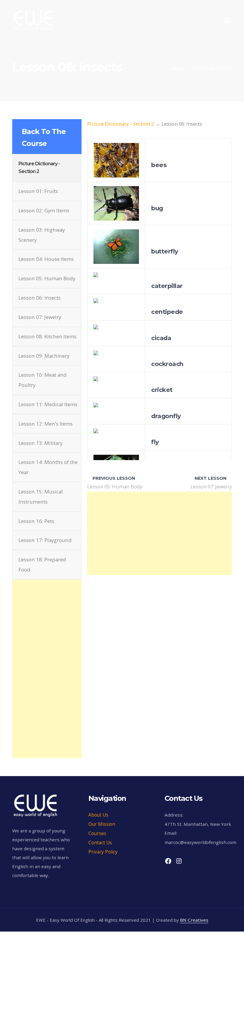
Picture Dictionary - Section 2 (120, 123)
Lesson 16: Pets (36, 521)
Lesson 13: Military (40, 443)
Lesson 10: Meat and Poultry (42, 379)
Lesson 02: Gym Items (43, 210)
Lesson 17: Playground (45, 540)
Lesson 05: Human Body (46, 278)
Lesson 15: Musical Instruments (40, 496)
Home (177, 68)
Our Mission (101, 824)
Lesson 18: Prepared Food (42, 564)
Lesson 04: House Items (46, 259)
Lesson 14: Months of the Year (48, 467)
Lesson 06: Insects (39, 297)
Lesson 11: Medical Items (47, 404)
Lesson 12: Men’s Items (45, 423)
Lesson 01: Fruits (38, 191)
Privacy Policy (103, 851)
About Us (98, 815)
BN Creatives (194, 920)
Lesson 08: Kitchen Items (47, 336)
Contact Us (100, 842)
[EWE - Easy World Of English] (33, 20)
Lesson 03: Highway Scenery (41, 234)
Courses (97, 833)
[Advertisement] (47, 609)
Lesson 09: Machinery (43, 355)
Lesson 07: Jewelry (39, 317)
